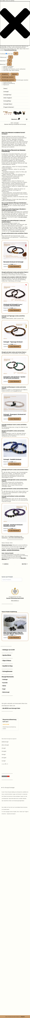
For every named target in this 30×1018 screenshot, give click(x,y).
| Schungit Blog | (7, 101)
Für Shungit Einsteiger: (15, 800)
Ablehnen (14, 74)
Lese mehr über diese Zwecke (11, 70)
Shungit (6, 204)
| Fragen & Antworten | (8, 107)
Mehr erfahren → (15, 600)
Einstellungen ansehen (8, 77)
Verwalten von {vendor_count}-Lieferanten (14, 69)
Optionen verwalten (8, 66)
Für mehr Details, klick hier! (17, 231)
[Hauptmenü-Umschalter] (26, 119)
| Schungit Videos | (7, 104)
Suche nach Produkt (7, 576)
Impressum (6, 84)
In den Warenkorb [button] (14, 266)
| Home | (5, 88)
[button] (15, 23)
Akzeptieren (5, 74)
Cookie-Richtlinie (7, 82)
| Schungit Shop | (7, 94)
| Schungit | (6, 91)
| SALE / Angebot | (7, 97)
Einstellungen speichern (8, 80)
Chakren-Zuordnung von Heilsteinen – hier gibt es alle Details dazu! (13, 537)
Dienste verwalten (8, 67)
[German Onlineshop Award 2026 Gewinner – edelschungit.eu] (15, 591)
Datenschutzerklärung (9, 83)
